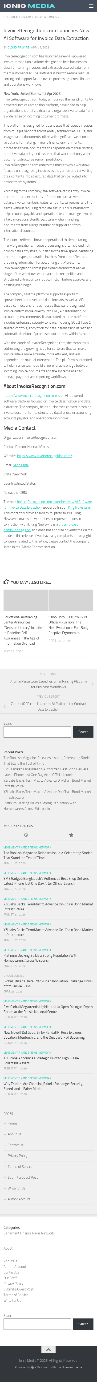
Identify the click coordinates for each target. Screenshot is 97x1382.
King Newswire (79, 507)
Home (12, 1123)
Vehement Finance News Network (31, 17)
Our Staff (10, 1278)
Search (8, 723)
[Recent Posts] (26, 835)
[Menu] (91, 6)
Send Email (21, 465)
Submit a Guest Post (23, 1177)
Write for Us (16, 1188)
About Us (14, 1134)
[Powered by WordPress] (32, 1367)
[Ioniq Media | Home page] (38, 5)
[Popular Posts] (70, 835)
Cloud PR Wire (18, 47)
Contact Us (16, 1145)
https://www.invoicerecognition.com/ (44, 456)
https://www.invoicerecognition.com (30, 396)
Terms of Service (20, 1167)
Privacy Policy (17, 1156)
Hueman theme (72, 1367)
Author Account (19, 1199)
